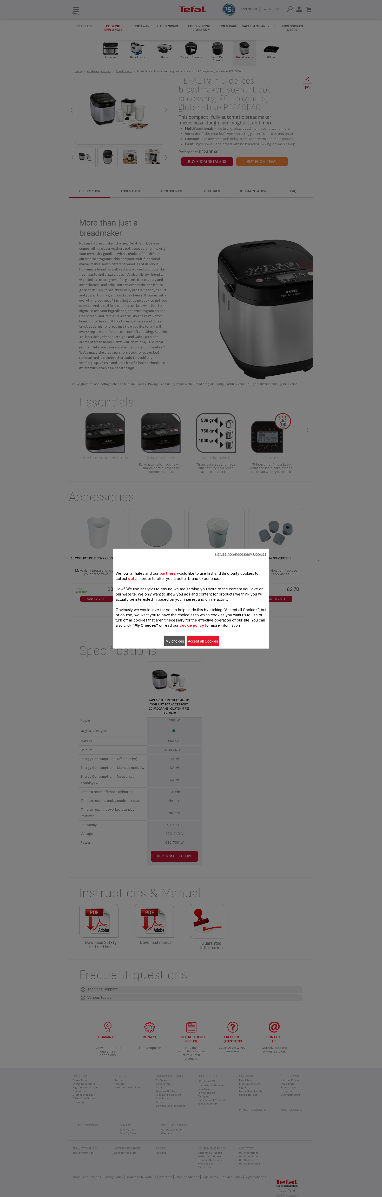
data (132, 578)
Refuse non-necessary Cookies (240, 553)
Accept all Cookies (203, 640)
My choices (175, 640)
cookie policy (192, 625)
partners (168, 573)
